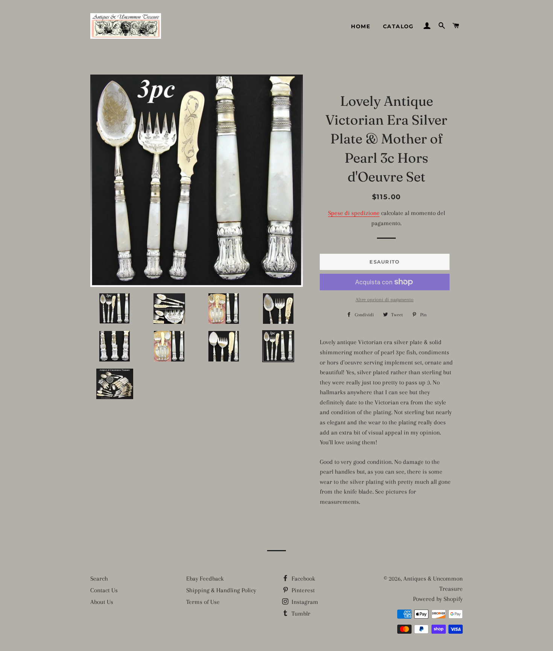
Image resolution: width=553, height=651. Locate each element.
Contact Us (104, 590)
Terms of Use (203, 601)
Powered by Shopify (438, 598)
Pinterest (302, 590)
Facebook (302, 578)
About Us (101, 601)
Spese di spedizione (354, 212)
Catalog (398, 26)
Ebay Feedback (205, 578)
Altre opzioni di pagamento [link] (384, 299)
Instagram (304, 601)
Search (99, 578)
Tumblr (300, 613)
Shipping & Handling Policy (221, 590)
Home (360, 26)
